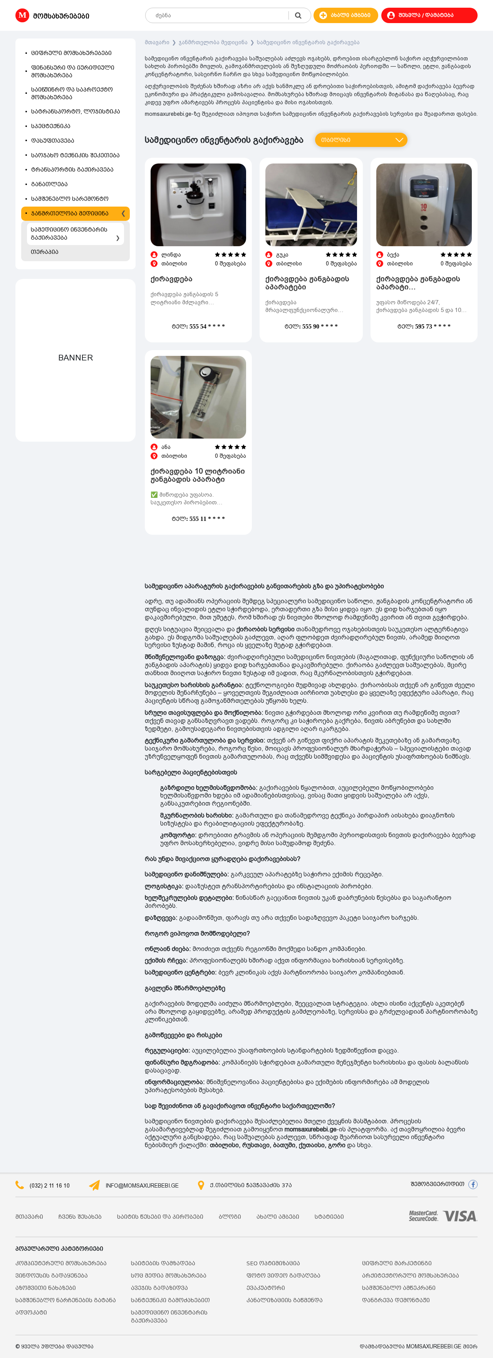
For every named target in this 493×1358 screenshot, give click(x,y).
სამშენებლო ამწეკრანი (399, 1288)
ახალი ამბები (278, 1217)
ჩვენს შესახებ (80, 1217)
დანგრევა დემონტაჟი (396, 1300)
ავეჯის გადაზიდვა (159, 1288)
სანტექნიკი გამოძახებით (170, 1300)
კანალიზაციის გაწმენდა (284, 1300)
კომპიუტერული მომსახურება (61, 1263)
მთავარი (157, 42)
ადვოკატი (31, 1313)
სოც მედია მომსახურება (168, 1276)
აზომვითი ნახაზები (45, 1288)
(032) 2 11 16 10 (50, 1186)
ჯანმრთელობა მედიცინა (213, 42)
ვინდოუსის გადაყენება (51, 1276)
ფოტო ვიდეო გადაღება (283, 1276)
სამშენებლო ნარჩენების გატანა (65, 1300)
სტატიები (329, 1217)
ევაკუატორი (265, 1288)
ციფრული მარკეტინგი (397, 1263)
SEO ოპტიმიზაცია (273, 1263)
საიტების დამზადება (163, 1263)
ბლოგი (230, 1217)
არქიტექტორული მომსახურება (410, 1276)
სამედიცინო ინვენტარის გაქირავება (308, 42)
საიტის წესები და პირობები (160, 1217)
